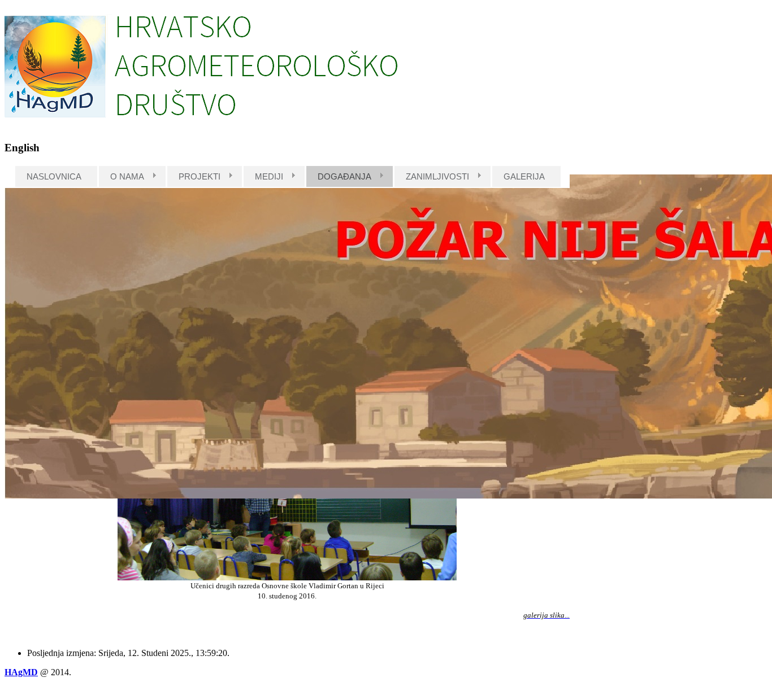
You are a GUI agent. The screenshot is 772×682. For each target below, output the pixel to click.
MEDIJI (269, 176)
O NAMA (127, 176)
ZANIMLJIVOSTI (437, 176)
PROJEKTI (199, 176)
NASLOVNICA (54, 176)
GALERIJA (524, 176)
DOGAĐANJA (344, 176)
